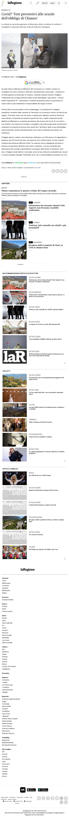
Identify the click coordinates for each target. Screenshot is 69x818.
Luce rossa (5, 640)
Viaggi (4, 701)
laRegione (22, 77)
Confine (4, 606)
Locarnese (5, 585)
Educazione (6, 731)
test (36, 167)
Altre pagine (6, 749)
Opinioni (5, 677)
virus (39, 167)
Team (4, 761)
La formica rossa (7, 685)
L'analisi (4, 682)
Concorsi (5, 766)
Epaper (52, 3)
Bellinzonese (6, 583)
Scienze (4, 659)
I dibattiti (4, 692)
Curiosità (5, 709)
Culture (5, 647)
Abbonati (44, 3)
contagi (9, 167)
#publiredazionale (7, 742)
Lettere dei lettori (7, 690)
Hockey (4, 618)
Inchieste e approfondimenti (11, 699)
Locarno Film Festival (9, 666)
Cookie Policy (19, 801)
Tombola (5, 769)
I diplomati (5, 716)
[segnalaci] (37, 3)
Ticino (4, 581)
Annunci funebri (12, 799)
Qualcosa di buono (8, 733)
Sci (3, 625)
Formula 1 (5, 630)
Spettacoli (5, 652)
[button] (39, 798)
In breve (4, 757)
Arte (3, 649)
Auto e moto (6, 714)
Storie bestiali (6, 706)
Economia (5, 673)
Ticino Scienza (7, 726)
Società (4, 661)
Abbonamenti (4, 797)
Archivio (4, 754)
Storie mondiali (7, 635)
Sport (4, 615)
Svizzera (5, 597)
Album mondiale (7, 643)
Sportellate (5, 638)
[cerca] (31, 3)
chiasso (3, 167)
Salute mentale (7, 721)
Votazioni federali (7, 600)
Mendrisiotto (6, 590)
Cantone (5, 578)
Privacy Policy (8, 801)
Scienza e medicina (8, 728)
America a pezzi (7, 611)
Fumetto (4, 771)
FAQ (31, 797)
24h (3, 752)
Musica (4, 664)
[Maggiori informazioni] (44, 82)
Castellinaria (6, 669)
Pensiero (5, 657)
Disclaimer (13, 797)
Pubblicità (3, 799)
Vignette (4, 774)
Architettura (6, 711)
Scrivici (4, 776)
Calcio (4, 620)
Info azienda (6, 759)
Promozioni (5, 764)
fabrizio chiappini (17, 167)
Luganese (5, 588)
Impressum (20, 797)
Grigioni (4, 593)
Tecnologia (5, 704)
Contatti (26, 797)
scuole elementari (28, 167)
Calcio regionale (7, 623)
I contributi (5, 687)
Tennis (4, 628)
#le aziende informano (9, 745)
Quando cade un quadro (10, 719)
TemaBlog (6, 737)
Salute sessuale (7, 723)
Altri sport (5, 633)
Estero (4, 604)
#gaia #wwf (6, 740)
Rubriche (5, 696)
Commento (5, 680)
